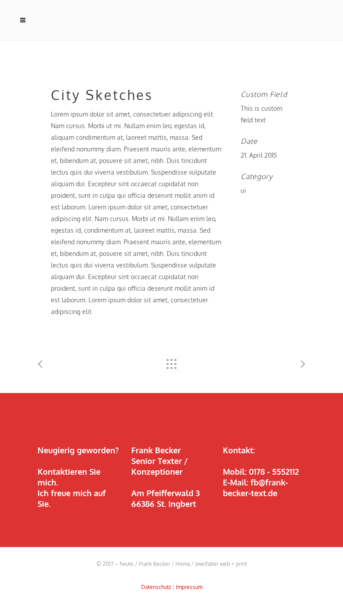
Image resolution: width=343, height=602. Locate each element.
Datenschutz (156, 587)
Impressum (189, 587)
